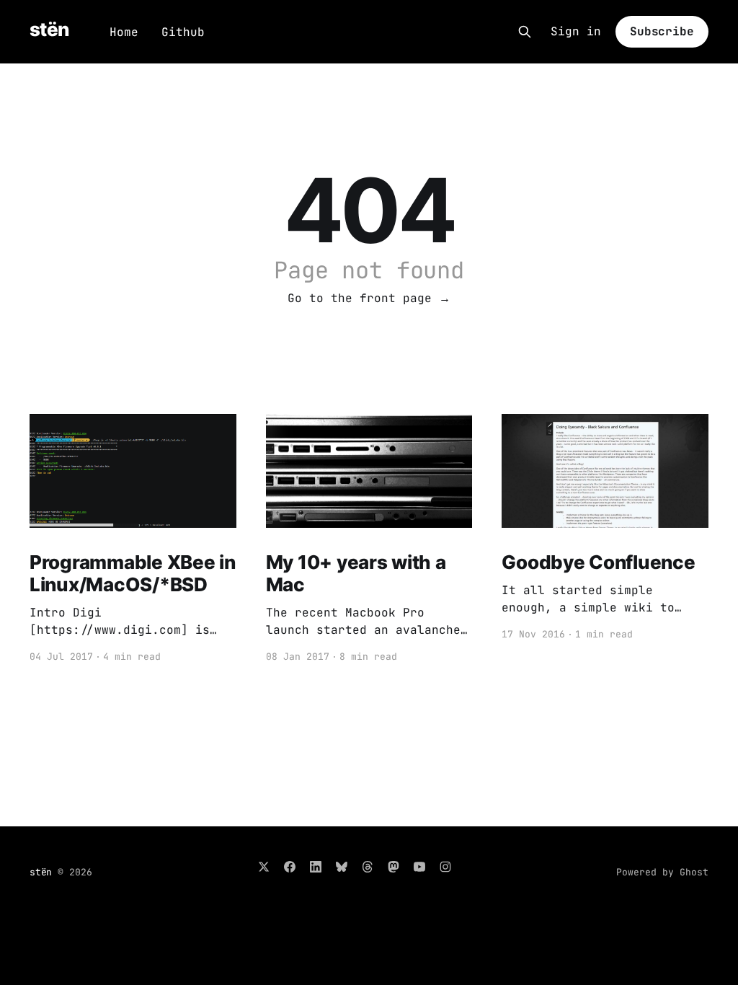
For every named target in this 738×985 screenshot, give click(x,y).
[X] (264, 867)
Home (124, 32)
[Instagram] (445, 867)
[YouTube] (419, 867)
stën (49, 29)
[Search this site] (524, 31)
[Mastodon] (393, 867)
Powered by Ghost (662, 872)
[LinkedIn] (315, 867)
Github (183, 32)
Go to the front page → (369, 298)
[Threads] (367, 867)
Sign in (576, 32)
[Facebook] (289, 867)
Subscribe (662, 31)
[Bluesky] (341, 867)
